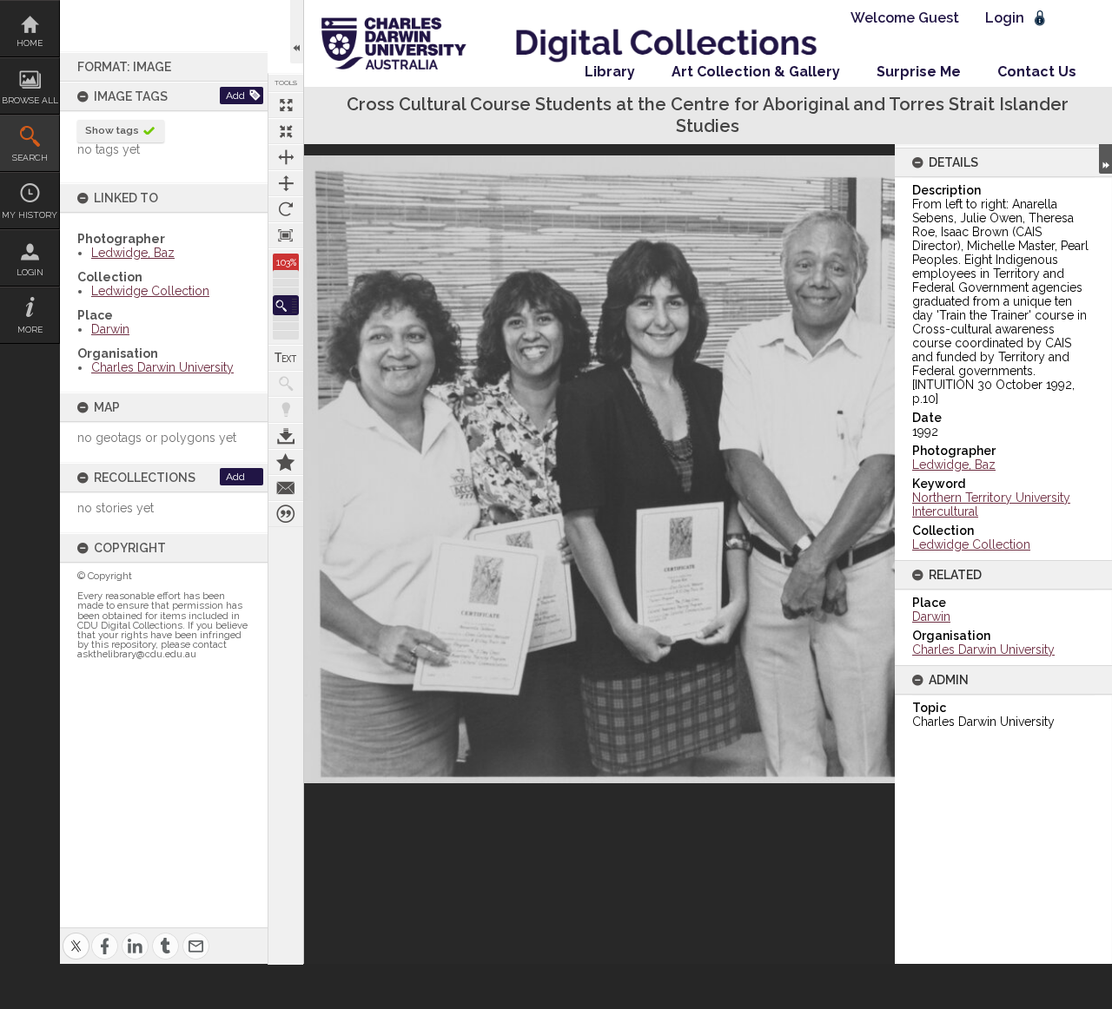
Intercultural (945, 511)
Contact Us (1036, 71)
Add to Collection (285, 462)
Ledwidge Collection (150, 291)
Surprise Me (919, 71)
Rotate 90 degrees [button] (285, 209)
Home (30, 43)
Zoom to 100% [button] (285, 235)
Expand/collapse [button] (1105, 159)
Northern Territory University (991, 497)
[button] (286, 305)
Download (285, 436)
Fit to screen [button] (285, 131)
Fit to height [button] (285, 183)
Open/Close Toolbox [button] (296, 31)
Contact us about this (285, 488)
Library (610, 71)
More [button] (30, 329)
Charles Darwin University (162, 367)
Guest (938, 18)
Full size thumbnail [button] (285, 105)
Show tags (112, 130)
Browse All (30, 100)
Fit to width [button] (285, 157)
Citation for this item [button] (285, 514)
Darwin (110, 329)
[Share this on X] (76, 935)
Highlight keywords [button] (285, 410)
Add (235, 95)
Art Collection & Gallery (756, 71)
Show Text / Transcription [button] (285, 358)
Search (30, 157)
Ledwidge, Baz (133, 253)
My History (29, 215)
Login (30, 272)
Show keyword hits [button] (285, 384)
